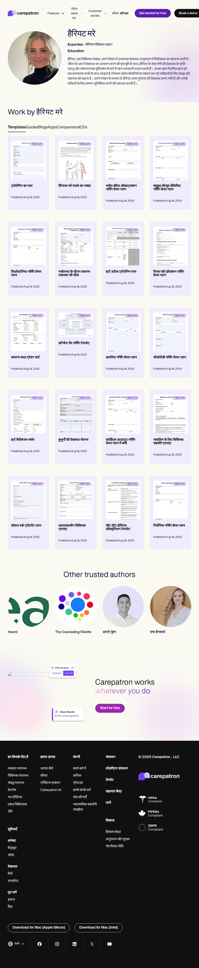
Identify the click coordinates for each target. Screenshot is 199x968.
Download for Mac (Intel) (98, 928)
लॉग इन (124, 13)
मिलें (10, 874)
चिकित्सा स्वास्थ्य (18, 776)
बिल (10, 907)
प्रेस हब (78, 783)
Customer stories (95, 13)
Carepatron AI (50, 790)
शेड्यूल (12, 848)
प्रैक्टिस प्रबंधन (50, 783)
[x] (92, 944)
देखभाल (12, 867)
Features (53, 13)
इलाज (11, 900)
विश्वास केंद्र (113, 832)
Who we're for (74, 13)
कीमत (115, 13)
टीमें (10, 812)
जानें (108, 803)
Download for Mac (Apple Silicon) (39, 928)
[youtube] (109, 944)
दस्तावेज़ (13, 881)
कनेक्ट (12, 841)
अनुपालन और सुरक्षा (118, 839)
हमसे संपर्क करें (82, 790)
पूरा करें (12, 892)
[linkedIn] (74, 944)
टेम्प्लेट (110, 780)
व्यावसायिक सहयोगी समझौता (85, 807)
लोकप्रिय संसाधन (117, 768)
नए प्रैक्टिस (15, 797)
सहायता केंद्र (114, 791)
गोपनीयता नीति (114, 846)
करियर (77, 776)
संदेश (11, 855)
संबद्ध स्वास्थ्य (16, 783)
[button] (16, 944)
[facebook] (39, 944)
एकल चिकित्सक (17, 804)
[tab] (17, 127)
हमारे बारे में (79, 768)
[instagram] (57, 944)
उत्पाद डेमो (46, 768)
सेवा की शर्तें (80, 797)
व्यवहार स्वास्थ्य (17, 768)
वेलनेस (12, 790)
